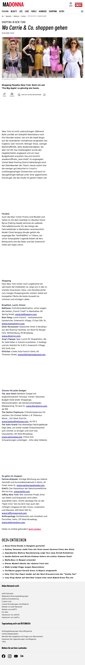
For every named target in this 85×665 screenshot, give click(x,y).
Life (21, 11)
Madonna (16, 16)
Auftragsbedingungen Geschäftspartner (17, 631)
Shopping (53, 11)
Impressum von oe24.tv (10, 617)
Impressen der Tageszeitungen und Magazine (19, 639)
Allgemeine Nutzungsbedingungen (15, 596)
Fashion (5, 11)
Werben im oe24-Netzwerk (12, 606)
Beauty (14, 11)
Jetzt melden (34, 529)
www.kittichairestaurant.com (31, 354)
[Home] (3, 16)
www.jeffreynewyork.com (14, 513)
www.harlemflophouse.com (15, 421)
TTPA (4, 641)
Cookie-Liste (6, 601)
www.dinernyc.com (11, 336)
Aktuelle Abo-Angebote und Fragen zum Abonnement (22, 636)
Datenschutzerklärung (10, 599)
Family (34, 11)
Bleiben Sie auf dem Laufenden (14, 648)
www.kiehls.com (22, 491)
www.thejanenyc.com (36, 406)
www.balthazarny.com (26, 314)
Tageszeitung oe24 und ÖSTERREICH (16, 623)
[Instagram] (10, 656)
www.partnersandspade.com (30, 485)
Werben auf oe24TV (9, 609)
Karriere (43, 11)
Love (27, 11)
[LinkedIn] (22, 656)
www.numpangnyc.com (13, 324)
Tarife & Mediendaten (10, 634)
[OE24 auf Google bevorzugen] (44, 94)
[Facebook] (3, 656)
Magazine (8, 16)
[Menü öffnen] (82, 11)
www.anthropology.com (13, 522)
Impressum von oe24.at (10, 614)
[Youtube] (16, 656)
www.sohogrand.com (12, 437)
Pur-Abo (5, 612)
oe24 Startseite (7, 593)
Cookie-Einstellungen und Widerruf (15, 604)
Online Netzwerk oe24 (10, 585)
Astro (61, 11)
